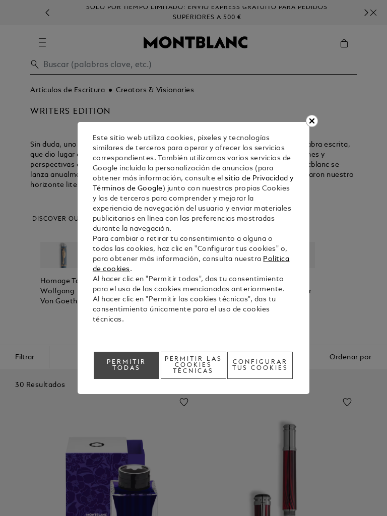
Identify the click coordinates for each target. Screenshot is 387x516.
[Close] (312, 121)
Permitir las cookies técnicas (194, 365)
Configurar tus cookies (260, 365)
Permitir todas (126, 365)
